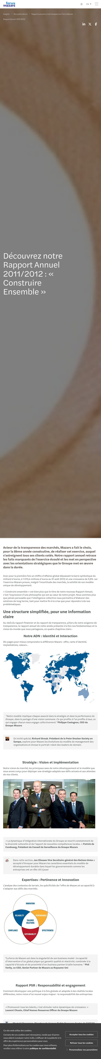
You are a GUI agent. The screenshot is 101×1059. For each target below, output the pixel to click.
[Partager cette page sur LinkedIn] (84, 24)
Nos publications (20, 14)
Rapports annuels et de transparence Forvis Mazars (52, 14)
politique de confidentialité (43, 1048)
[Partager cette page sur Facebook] (96, 24)
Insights (6, 14)
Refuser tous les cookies (81, 1042)
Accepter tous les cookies (81, 1034)
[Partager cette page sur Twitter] (90, 24)
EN (87, 4)
